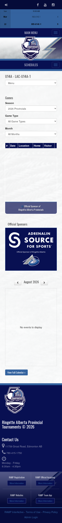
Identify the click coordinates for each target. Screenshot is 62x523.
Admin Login (31, 517)
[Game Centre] (31, 21)
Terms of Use (33, 512)
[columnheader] (7, 145)
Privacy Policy (50, 512)
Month (9, 128)
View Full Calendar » (16, 372)
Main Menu (31, 32)
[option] (31, 19)
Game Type (11, 115)
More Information (17, 483)
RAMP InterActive (14, 512)
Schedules (31, 65)
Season (9, 103)
